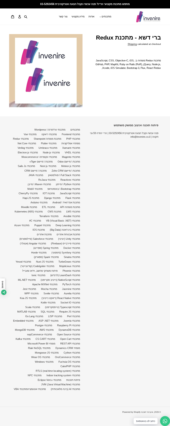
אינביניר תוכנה (147, 412)
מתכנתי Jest (29, 289)
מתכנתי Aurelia (72, 293)
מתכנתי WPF (31, 293)
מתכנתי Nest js (48, 166)
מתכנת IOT (49, 193)
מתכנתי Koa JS (28, 298)
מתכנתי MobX (34, 188)
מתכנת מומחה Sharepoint (47, 138)
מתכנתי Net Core (27, 143)
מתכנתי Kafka (23, 338)
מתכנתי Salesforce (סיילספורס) (36, 238)
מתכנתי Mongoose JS (47, 352)
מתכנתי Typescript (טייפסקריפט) (62, 307)
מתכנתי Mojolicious (69, 266)
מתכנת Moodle (29, 207)
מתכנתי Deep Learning (68, 225)
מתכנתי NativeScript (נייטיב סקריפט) (60, 279)
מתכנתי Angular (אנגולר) (33, 243)
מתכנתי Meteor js (70, 166)
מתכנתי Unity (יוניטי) (69, 238)
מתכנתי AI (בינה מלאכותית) (65, 389)
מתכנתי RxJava (46, 179)
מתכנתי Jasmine (71, 289)
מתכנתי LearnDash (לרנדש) (65, 275)
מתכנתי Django (52, 198)
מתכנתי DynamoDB (69, 329)
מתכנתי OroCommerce (67, 357)
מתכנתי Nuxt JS (44, 261)
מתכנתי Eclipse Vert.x (49, 380)
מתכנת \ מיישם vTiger (41, 161)
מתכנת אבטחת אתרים (68, 234)
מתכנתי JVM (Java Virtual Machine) (60, 384)
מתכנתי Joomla (71, 320)
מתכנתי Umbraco (48, 147)
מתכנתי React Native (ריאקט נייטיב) (61, 298)
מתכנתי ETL (48, 207)
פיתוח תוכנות (73, 380)
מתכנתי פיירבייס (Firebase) (65, 243)
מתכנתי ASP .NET (48, 320)
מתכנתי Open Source (68, 334)
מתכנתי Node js (51, 152)
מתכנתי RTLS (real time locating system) (58, 370)
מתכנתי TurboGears (69, 261)
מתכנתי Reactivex (70, 179)
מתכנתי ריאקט (49, 134)
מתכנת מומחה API (70, 207)
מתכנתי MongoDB (25, 329)
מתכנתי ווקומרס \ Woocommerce (39, 157)
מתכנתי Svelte (51, 293)
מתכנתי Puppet (42, 225)
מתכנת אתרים (44, 234)
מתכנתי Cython (72, 352)
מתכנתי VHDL (72, 152)
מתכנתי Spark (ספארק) (46, 257)
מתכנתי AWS (47, 329)
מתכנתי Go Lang (34, 316)
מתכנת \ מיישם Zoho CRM (66, 170)
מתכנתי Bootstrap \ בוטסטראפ (63, 188)
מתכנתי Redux (21, 138)
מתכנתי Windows (44, 361)
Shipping (132, 44)
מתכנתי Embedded (23, 320)
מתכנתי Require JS (69, 311)
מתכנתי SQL (47, 311)
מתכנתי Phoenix (71, 270)
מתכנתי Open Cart (70, 338)
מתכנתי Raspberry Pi (68, 325)
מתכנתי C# (35, 220)
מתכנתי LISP (55, 316)
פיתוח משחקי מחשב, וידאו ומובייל (40, 270)
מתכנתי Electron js (28, 152)
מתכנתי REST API (70, 343)
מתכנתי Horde (38, 252)
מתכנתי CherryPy (28, 193)
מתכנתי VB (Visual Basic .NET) (63, 220)
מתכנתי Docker (71, 248)
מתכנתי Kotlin (48, 302)
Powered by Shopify (131, 412)
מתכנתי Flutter (48, 143)
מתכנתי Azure (21, 225)
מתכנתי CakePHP (70, 366)
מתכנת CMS (54, 211)
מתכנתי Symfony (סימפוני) (65, 252)
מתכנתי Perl (73, 316)
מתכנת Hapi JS (31, 198)
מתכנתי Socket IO (70, 302)
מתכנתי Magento (71, 157)
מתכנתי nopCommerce (39, 334)
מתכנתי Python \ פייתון (68, 184)
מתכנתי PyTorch (71, 284)
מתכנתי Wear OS (40, 357)
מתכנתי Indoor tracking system (63, 375)
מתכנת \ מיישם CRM (35, 170)
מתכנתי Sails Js (26, 166)
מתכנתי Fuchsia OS (69, 361)
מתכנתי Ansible (71, 216)
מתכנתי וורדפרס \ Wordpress (49, 129)
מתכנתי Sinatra (72, 257)
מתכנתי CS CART (45, 338)
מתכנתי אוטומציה (36, 389)
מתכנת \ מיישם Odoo (69, 161)
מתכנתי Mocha (49, 289)
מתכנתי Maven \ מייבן (39, 184)
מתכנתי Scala (32, 307)
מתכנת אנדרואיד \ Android (66, 202)
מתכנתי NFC (35, 375)
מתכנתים (75, 129)
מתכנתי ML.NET (27, 279)
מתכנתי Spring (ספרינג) (45, 248)
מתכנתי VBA (20, 389)
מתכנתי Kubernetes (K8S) (29, 211)
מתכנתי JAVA (36, 175)
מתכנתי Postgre (43, 325)
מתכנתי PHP (73, 138)
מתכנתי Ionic (38, 275)
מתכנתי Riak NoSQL (39, 348)
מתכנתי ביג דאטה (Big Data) (65, 229)
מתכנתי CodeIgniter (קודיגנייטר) (37, 266)
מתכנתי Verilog (26, 147)
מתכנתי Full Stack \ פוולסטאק (64, 175)
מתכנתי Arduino (39, 202)
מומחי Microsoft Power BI (41, 343)
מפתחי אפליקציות (70, 143)
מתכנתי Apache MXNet (44, 284)
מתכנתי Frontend (71, 134)
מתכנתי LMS (73, 211)
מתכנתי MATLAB (26, 311)
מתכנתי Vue (30, 134)
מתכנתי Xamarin (71, 147)
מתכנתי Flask (72, 198)
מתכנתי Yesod (23, 261)
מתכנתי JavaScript (70, 193)
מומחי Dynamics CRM (67, 348)
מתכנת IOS (39, 229)
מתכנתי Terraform (48, 216)
